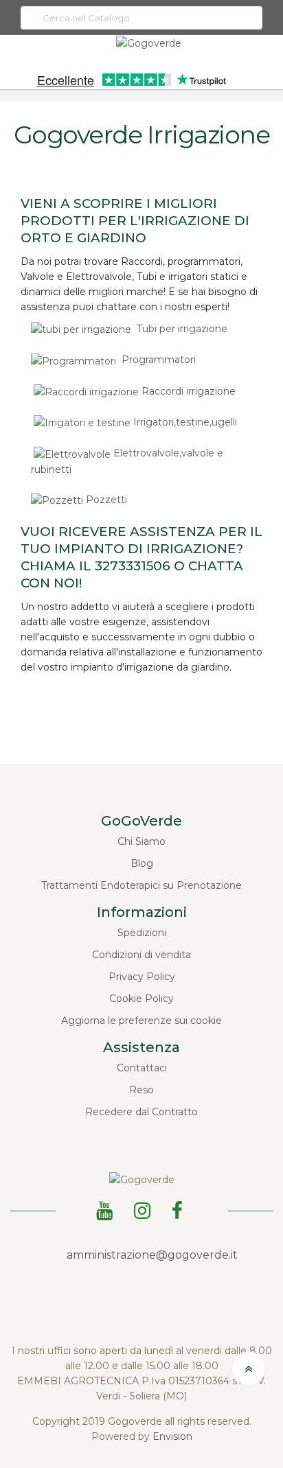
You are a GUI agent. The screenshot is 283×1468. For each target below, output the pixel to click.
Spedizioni (141, 933)
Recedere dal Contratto (141, 1112)
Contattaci (142, 1068)
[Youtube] (106, 1208)
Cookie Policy (141, 998)
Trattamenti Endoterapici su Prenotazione (141, 885)
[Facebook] (180, 1208)
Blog (142, 863)
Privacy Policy (142, 976)
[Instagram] (144, 1208)
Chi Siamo (141, 841)
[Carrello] (272, 64)
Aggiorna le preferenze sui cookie (141, 1020)
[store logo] (148, 43)
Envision (172, 1436)
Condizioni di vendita (141, 954)
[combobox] (141, 18)
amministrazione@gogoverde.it (152, 1254)
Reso (141, 1090)
